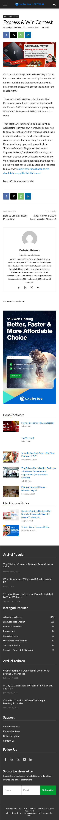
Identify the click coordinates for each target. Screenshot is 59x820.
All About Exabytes (11, 17)
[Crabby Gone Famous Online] (11, 530)
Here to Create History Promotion (15, 217)
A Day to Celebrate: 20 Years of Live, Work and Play (28, 687)
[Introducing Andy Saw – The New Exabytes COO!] (11, 457)
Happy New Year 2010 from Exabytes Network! (43, 217)
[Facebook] (6, 35)
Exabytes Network (13, 28)
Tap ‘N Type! (27, 438)
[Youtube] (39, 287)
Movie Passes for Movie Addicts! (37, 422)
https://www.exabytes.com (30, 255)
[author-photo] (29, 246)
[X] (13, 35)
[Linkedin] (28, 35)
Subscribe (48, 790)
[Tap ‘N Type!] (11, 441)
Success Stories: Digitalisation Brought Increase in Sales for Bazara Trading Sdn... (36, 514)
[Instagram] (11, 759)
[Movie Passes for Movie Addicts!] (11, 426)
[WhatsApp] (21, 35)
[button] (5, 4)
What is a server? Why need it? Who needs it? (27, 581)
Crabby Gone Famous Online (35, 527)
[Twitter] (18, 759)
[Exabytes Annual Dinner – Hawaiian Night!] (11, 491)
